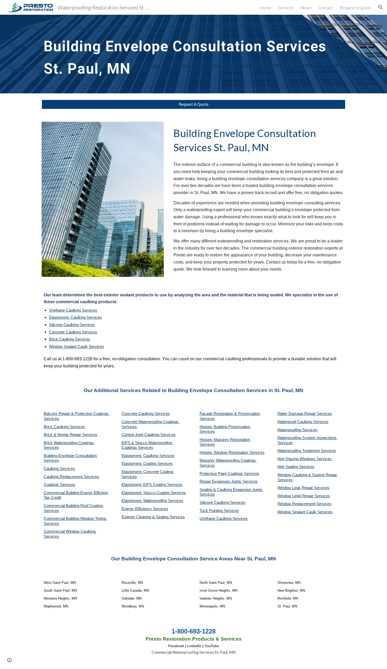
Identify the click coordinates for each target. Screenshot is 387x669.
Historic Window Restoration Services (232, 452)
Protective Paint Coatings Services (229, 474)
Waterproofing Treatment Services (306, 451)
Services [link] (286, 7)
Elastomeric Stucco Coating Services (154, 493)
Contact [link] (325, 7)
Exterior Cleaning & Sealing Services (153, 517)
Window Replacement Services (304, 504)
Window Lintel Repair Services (303, 496)
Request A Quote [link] (355, 7)
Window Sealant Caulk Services (76, 346)
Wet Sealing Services (295, 467)
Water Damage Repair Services (304, 414)
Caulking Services (59, 469)
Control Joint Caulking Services (149, 435)
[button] (380, 7)
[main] (193, 54)
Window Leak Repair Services (303, 488)
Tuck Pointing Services (219, 511)
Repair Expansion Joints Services (229, 481)
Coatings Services (59, 485)
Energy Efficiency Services (145, 509)
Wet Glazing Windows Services (304, 459)
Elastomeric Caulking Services (75, 317)
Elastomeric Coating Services (147, 464)
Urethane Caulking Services (73, 310)
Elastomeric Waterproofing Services (152, 501)
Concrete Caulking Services (73, 332)
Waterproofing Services (297, 430)
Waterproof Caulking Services (303, 422)
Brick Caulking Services (69, 339)
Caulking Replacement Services (71, 477)
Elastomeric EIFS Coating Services (152, 485)
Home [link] (265, 7)
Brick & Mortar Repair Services (70, 435)
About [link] (305, 7)
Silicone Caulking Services (72, 325)
